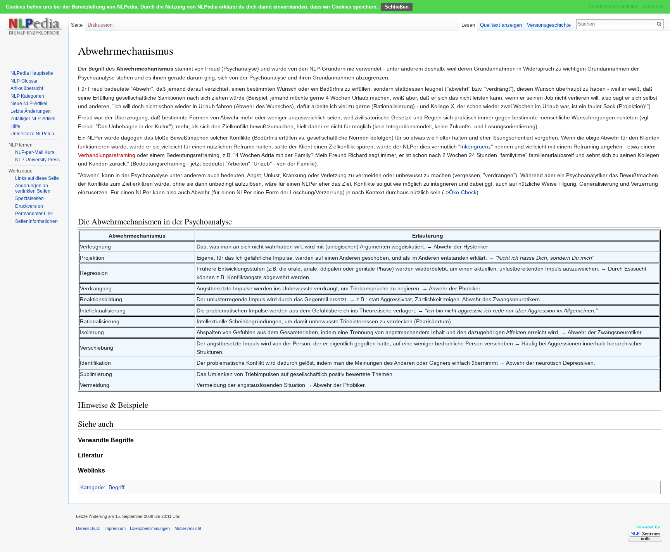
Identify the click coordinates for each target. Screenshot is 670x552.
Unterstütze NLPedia (32, 133)
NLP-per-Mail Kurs (34, 152)
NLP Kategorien (27, 96)
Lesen (468, 25)
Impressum (115, 528)
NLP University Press (37, 159)
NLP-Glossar (24, 81)
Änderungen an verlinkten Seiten (32, 188)
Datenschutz (88, 528)
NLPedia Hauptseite (31, 73)
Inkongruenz (475, 146)
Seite (77, 25)
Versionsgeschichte (549, 25)
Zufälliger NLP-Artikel (32, 118)
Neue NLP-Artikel (28, 103)
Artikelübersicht (26, 88)
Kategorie (92, 487)
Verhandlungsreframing (106, 155)
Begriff (116, 487)
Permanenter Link (34, 213)
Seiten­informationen (36, 221)
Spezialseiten (29, 198)
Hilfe (15, 126)
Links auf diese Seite (37, 178)
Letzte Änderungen (30, 111)
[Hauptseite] (34, 31)
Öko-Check (463, 192)
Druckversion (29, 206)
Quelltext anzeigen (501, 25)
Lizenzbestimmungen (150, 528)
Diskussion (100, 25)
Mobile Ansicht (187, 528)
